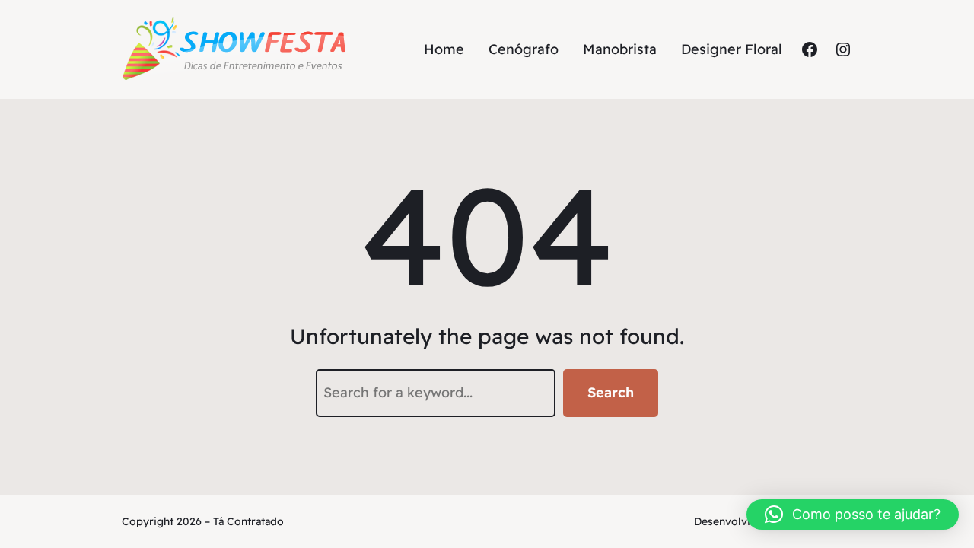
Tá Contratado (248, 521)
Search (610, 392)
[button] (852, 514)
